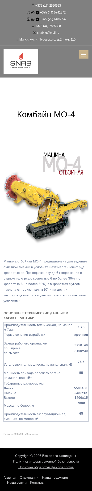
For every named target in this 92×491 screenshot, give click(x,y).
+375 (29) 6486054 (53, 19)
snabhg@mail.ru (48, 32)
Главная (10, 477)
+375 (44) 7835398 (48, 26)
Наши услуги (17, 482)
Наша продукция (55, 477)
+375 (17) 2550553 (48, 5)
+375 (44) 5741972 (53, 12)
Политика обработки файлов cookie (46, 467)
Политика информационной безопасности (46, 461)
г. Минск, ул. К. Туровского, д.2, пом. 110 (46, 39)
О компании (29, 477)
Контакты (37, 482)
